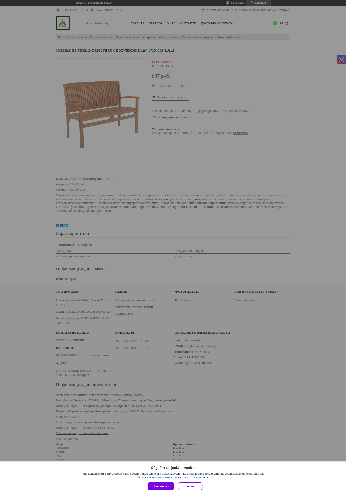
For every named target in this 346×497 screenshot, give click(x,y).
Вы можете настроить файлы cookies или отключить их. (171, 477)
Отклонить (190, 486)
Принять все (161, 486)
